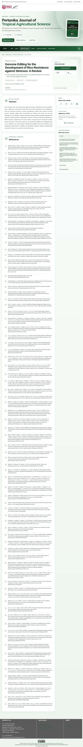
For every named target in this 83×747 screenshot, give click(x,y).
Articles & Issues (24, 48)
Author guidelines (20, 40)
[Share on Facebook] (60, 104)
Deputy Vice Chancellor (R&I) (45, 726)
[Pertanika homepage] (10, 7)
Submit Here (32, 40)
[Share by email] (77, 104)
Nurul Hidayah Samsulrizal (20, 76)
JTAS (5, 48)
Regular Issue (8, 54)
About (16, 48)
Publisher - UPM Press (44, 724)
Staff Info (68, 724)
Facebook (78, 1)
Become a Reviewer (42, 48)
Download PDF (66, 68)
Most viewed (63, 165)
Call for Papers (51, 48)
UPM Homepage (42, 730)
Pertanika (60, 1)
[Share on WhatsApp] (71, 104)
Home (12, 48)
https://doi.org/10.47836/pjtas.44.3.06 (15, 84)
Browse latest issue (8, 40)
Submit (32, 48)
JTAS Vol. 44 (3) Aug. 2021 (18, 54)
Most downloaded (64, 169)
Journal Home (69, 1)
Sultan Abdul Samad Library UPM (46, 728)
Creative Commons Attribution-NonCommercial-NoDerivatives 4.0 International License (47, 743)
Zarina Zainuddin (11, 74)
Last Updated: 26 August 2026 (41, 746)
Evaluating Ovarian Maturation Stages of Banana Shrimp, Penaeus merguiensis (67, 140)
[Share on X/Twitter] (66, 104)
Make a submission (69, 123)
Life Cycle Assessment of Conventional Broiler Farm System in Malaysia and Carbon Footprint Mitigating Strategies (68, 143)
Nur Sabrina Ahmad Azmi (36, 74)
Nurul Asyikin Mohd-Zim (22, 74)
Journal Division (69, 726)
